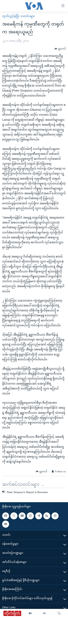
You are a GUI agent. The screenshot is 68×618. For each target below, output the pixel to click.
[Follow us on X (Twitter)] (13, 515)
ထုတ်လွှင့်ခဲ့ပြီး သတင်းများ (18, 16)
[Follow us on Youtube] (22, 515)
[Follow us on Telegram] (38, 515)
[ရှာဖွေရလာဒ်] (59, 613)
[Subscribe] (5, 524)
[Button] (60, 48)
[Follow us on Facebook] (5, 515)
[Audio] (44, 613)
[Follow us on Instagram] (30, 515)
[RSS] (46, 515)
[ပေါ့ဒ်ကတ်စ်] (54, 515)
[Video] (30, 613)
